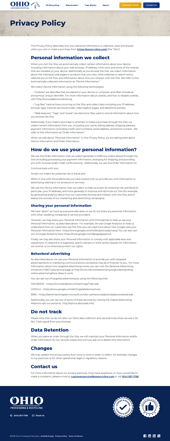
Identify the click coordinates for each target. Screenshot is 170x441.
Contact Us (151, 5)
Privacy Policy (61, 436)
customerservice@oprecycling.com (92, 376)
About (106, 5)
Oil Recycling (52, 5)
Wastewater (72, 5)
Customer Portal (130, 5)
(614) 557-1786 (130, 376)
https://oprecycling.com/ (92, 49)
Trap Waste (90, 5)
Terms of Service (75, 436)
